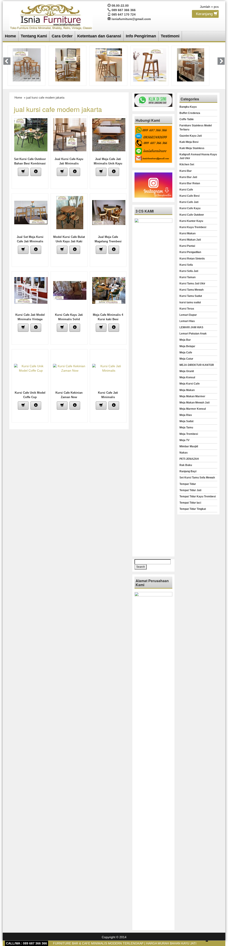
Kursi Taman (187, 277)
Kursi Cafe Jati (188, 202)
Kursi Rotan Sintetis (192, 258)
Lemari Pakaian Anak (193, 333)
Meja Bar (185, 339)
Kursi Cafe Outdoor (191, 214)
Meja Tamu (186, 427)
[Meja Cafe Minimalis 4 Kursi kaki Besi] (108, 290)
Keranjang (205, 14)
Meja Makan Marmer (192, 396)
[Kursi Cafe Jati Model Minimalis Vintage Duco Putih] (30, 290)
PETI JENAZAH (189, 458)
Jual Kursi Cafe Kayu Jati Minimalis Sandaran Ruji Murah (68, 163)
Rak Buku (185, 465)
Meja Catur (186, 358)
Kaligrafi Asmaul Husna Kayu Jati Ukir (198, 156)
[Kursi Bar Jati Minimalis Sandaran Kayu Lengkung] (109, 64)
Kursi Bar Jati (188, 177)
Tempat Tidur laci (190, 502)
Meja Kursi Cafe (189, 383)
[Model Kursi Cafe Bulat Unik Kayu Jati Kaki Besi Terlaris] (69, 212)
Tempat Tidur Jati (190, 490)
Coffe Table (186, 119)
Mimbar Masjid (188, 446)
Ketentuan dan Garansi (99, 36)
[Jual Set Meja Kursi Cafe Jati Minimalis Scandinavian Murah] (30, 212)
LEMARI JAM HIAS (191, 327)
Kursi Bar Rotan (189, 183)
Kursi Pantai (187, 245)
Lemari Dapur (188, 314)
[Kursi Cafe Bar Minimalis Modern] (27, 64)
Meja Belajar (187, 346)
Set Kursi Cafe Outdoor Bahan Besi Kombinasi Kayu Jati (30, 163)
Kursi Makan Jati (190, 239)
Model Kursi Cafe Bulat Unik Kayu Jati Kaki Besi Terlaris (69, 241)
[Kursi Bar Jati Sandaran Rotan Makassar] (67, 64)
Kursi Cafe (186, 189)
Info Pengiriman (141, 36)
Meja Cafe (185, 352)
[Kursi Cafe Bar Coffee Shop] (190, 64)
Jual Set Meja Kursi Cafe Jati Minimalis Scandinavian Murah (30, 241)
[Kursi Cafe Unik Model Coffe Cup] (30, 368)
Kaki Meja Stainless (191, 148)
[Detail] (36, 172)
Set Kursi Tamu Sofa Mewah (197, 477)
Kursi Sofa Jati (188, 271)
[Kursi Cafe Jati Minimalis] (109, 368)
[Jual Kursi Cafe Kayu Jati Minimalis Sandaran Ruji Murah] (69, 134)
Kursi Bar (185, 170)
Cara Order (62, 36)
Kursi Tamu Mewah (191, 289)
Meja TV (184, 440)
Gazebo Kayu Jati (190, 135)
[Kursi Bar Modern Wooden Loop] (149, 64)
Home (10, 36)
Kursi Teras (186, 308)
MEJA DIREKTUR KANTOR (196, 365)
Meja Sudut (186, 421)
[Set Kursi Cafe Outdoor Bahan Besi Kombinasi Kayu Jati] (30, 134)
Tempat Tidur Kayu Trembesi (197, 496)
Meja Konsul (187, 377)
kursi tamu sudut (190, 302)
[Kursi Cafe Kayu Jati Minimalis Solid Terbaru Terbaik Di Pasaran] (69, 290)
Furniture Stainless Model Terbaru (195, 127)
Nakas (183, 452)
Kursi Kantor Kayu (191, 221)
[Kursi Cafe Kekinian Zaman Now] (69, 368)
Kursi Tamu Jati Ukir (192, 283)
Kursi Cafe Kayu (189, 208)
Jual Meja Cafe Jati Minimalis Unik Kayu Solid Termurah (108, 163)
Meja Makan (187, 390)
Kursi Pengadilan (190, 252)
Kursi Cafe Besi (189, 195)
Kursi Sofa (186, 264)
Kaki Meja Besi (188, 142)
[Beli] (23, 172)
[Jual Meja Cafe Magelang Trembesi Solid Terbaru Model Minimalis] (108, 212)
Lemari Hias (187, 321)
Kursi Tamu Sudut (190, 296)
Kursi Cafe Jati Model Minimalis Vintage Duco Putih (30, 319)
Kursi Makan (187, 233)
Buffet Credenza (189, 113)
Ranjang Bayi (187, 471)
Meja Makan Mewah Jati (194, 402)
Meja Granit (186, 371)
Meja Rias (185, 415)
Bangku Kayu (188, 106)
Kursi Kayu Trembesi (192, 227)
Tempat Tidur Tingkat (192, 508)
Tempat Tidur (187, 484)
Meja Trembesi (188, 434)
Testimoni (170, 36)
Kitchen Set (186, 164)
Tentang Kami (34, 36)
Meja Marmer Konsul (192, 408)
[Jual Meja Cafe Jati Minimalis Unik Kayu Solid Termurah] (108, 134)
